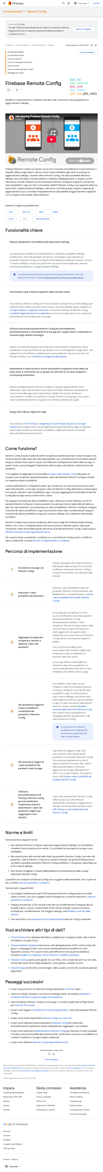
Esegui (51, 45)
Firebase (8, 45)
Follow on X (41, 1101)
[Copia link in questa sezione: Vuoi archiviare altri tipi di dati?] (67, 930)
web (32, 1005)
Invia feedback (87, 52)
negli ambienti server (50, 1042)
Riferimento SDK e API (12, 1097)
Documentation (13, 11)
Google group (76, 1101)
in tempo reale (62, 474)
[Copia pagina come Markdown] (17, 90)
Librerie (6, 1105)
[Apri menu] (4, 3)
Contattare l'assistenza (79, 1092)
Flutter (55, 212)
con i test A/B (57, 1018)
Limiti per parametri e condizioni (33, 883)
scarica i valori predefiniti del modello (73, 597)
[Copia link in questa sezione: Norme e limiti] (35, 833)
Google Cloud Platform (13, 1144)
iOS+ (11, 212)
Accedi (96, 3)
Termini (6, 1159)
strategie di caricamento (50, 997)
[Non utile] (96, 45)
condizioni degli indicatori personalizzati (29, 313)
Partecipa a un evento (45, 1110)
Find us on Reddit (43, 1097)
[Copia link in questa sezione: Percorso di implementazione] (64, 551)
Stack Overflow (76, 1097)
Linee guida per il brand (80, 1110)
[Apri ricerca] (63, 3)
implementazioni (56, 919)
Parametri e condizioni (51, 540)
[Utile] (92, 45)
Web (41, 212)
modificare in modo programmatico (50, 1010)
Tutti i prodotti (9, 1148)
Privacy (15, 1159)
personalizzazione (50, 356)
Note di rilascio (76, 1105)
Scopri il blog (41, 1092)
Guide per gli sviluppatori (13, 1092)
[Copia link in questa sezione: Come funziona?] (39, 448)
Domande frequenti (78, 1114)
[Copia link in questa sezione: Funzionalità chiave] (45, 230)
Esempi (6, 1101)
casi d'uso (70, 989)
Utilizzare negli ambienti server (63, 277)
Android (26, 212)
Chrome (6, 1135)
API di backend (42, 219)
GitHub (6, 1110)
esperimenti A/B (38, 919)
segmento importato (39, 310)
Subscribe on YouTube (45, 1105)
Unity (11, 219)
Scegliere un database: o (49, 955)
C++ (25, 219)
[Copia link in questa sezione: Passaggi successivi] (46, 982)
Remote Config (37, 11)
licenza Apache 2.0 (76, 1068)
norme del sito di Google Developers (34, 1071)
